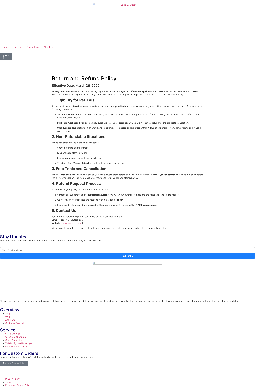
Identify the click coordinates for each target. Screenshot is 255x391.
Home (6, 47)
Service (17, 47)
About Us (48, 47)
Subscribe (127, 256)
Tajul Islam (51, 370)
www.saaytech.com (72, 223)
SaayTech (18, 370)
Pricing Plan (33, 47)
